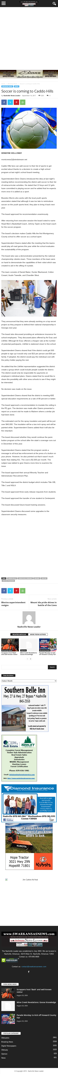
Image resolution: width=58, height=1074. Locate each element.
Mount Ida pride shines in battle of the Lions (43, 604)
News (16, 86)
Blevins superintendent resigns (13, 604)
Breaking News (12, 84)
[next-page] (30, 658)
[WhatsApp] (22, 102)
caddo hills (12, 578)
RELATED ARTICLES (19, 634)
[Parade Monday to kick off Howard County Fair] (48, 644)
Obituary (4, 1050)
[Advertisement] (29, 37)
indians (36, 578)
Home (3, 84)
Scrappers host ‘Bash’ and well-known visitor (9, 653)
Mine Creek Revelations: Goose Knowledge (28, 653)
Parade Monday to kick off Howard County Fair (47, 653)
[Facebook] (4, 102)
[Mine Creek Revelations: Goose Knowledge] (29, 644)
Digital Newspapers (8, 1046)
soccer (44, 578)
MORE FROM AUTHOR (38, 634)
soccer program (8, 581)
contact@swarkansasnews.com (33, 967)
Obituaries (5, 1038)
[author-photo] (29, 617)
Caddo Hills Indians (25, 578)
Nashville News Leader (12, 96)
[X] (10, 102)
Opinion (23, 650)
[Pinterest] (16, 102)
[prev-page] (27, 658)
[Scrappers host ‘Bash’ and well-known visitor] (10, 644)
